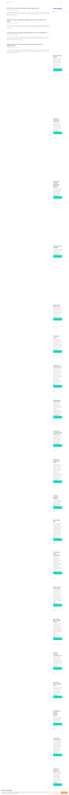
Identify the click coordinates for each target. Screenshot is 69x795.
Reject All (57, 792)
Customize (50, 792)
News (17, 10)
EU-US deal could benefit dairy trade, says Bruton (23, 8)
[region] (34, 792)
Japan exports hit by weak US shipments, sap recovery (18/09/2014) (24, 45)
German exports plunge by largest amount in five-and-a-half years (26, 20)
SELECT (57, 69)
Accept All (64, 792)
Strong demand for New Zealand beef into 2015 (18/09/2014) (27, 33)
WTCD (9, 10)
